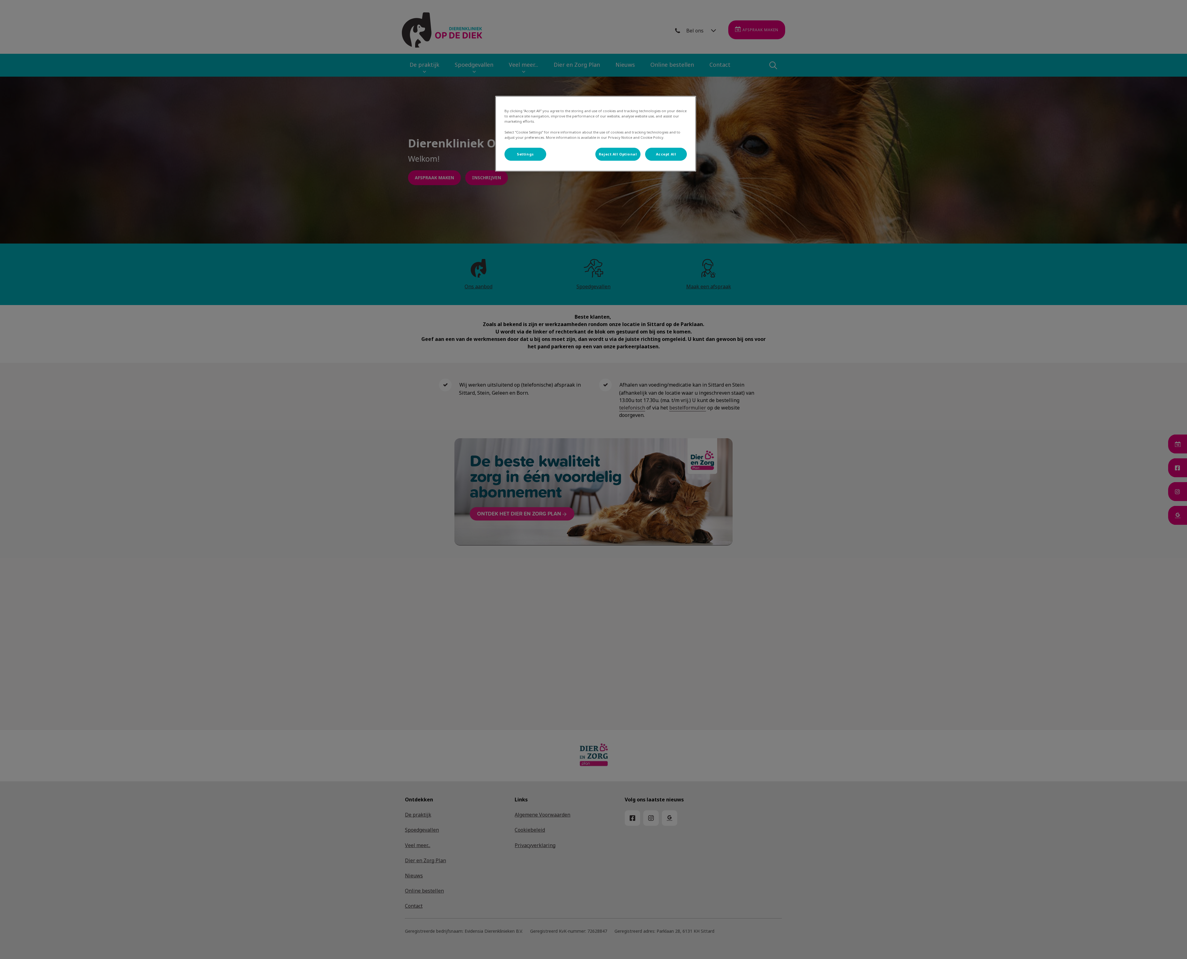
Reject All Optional (618, 154)
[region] (595, 133)
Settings (525, 154)
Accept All (666, 154)
